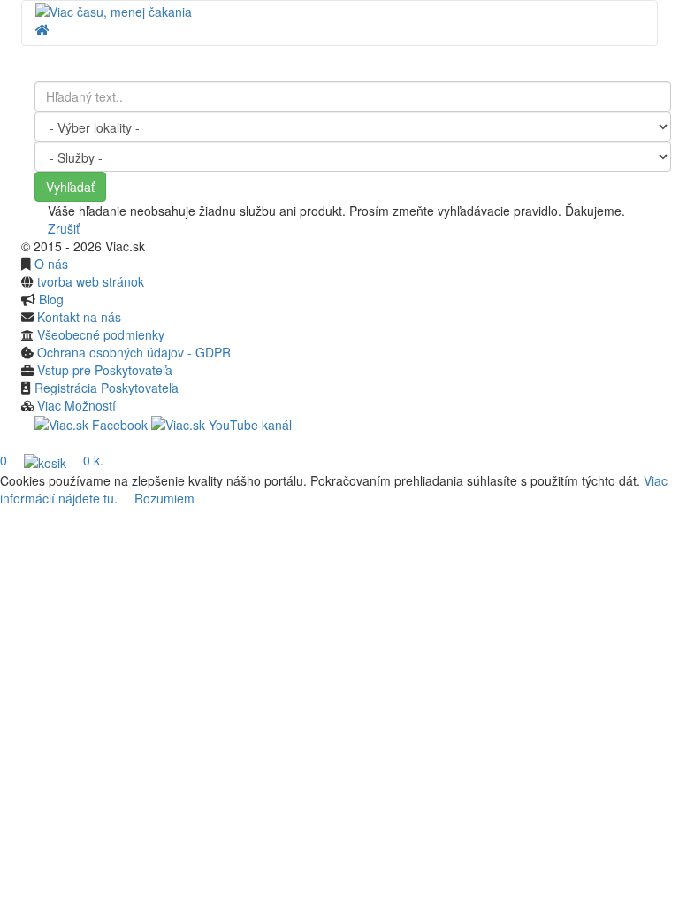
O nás (51, 264)
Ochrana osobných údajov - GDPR (134, 352)
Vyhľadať (70, 187)
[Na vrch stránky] (26, 442)
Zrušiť (62, 228)
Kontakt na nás (79, 317)
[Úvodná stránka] (42, 29)
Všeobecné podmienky (100, 334)
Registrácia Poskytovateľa (106, 387)
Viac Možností (76, 405)
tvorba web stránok (90, 281)
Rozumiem (164, 498)
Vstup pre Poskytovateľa (104, 370)
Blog (51, 299)
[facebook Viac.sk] (91, 423)
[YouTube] (221, 423)
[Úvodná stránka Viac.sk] (113, 10)
